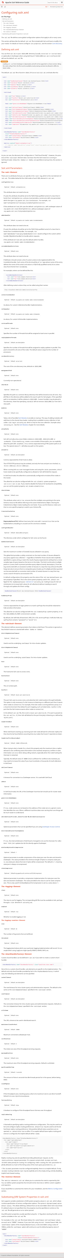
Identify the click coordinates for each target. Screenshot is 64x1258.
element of (28, 582)
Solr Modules (22, 418)
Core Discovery (57, 43)
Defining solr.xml (7, 19)
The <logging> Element (9, 27)
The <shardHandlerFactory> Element (13, 29)
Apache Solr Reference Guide (17, 2)
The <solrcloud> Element (10, 25)
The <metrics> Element (9, 31)
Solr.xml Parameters (8, 21)
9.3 (46, 6)
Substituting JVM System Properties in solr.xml (15, 34)
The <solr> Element (8, 23)
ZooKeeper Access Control (51, 827)
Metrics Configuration (55, 1189)
